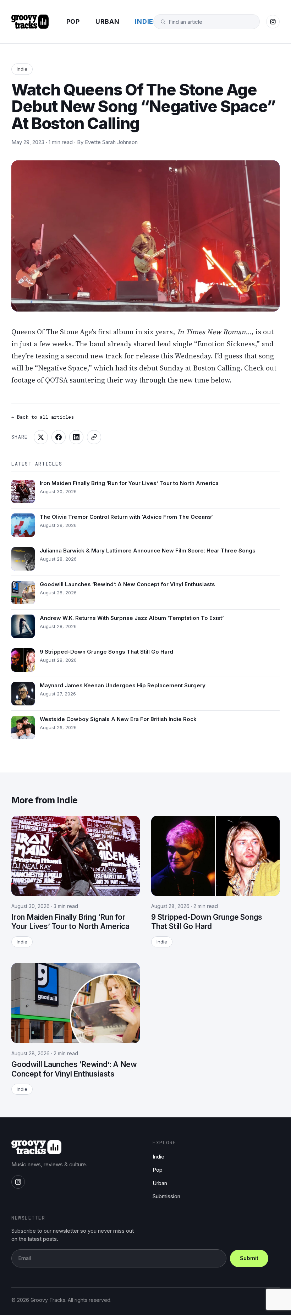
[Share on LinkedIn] (76, 437)
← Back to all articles (42, 417)
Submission (166, 1196)
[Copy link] (94, 437)
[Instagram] (273, 21)
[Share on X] (41, 437)
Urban (107, 21)
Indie (144, 21)
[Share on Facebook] (58, 437)
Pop (73, 21)
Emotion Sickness (226, 344)
